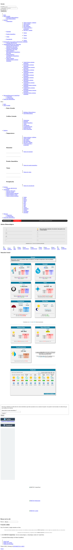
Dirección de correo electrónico (9, 410)
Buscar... (2, 521)
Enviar (2, 415)
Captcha (4, 413)
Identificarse (3, 11)
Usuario (2, 6)
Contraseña (3, 8)
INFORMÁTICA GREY (18, 546)
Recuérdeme (3, 9)
